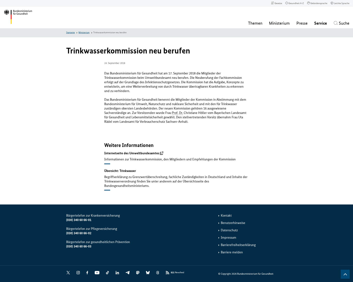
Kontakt (226, 215)
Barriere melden (232, 252)
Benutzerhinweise (233, 223)
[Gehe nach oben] (345, 274)
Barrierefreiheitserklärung (238, 245)
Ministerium (84, 32)
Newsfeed (177, 272)
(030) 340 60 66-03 (78, 246)
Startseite (70, 32)
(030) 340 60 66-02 (78, 233)
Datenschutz (229, 230)
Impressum (228, 237)
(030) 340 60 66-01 (78, 220)
